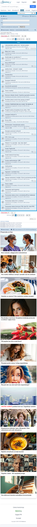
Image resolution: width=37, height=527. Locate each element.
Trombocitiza (8, 74)
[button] (13, 39)
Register (24, 2)
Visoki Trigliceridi (10, 148)
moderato (12, 33)
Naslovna (3, 10)
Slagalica (34, 10)
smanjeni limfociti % (11, 114)
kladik (14, 53)
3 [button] (19, 39)
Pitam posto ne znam (17, 116)
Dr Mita (16, 33)
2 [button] (17, 39)
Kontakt (28, 10)
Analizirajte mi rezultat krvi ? (13, 57)
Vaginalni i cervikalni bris (12, 172)
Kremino (14, 96)
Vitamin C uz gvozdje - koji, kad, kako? (16, 143)
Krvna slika (8, 120)
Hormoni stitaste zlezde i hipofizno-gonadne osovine (20, 95)
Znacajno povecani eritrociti (13, 131)
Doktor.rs (23, 521)
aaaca (14, 46)
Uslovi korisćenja (18, 507)
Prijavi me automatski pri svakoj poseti (9, 26)
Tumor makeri (9, 183)
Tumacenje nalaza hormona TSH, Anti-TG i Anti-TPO (19, 206)
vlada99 (8, 33)
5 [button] (23, 39)
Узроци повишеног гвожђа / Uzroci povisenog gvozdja (20, 177)
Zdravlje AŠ (15, 10)
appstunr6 (15, 105)
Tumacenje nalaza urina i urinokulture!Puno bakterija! (20, 195)
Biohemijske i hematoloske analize (15, 124)
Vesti (9, 10)
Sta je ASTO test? (10, 62)
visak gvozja (8, 166)
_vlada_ (14, 121)
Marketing (18, 511)
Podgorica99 (15, 111)
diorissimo (15, 92)
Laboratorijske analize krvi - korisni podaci (17, 45)
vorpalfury (15, 126)
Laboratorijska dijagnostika (5, 32)
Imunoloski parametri (11, 86)
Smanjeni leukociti (10, 80)
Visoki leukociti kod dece (12, 155)
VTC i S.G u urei (9, 137)
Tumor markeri (9, 90)
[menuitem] (5, 16)
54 (31, 128)
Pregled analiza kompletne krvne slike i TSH (17, 110)
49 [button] (27, 39)
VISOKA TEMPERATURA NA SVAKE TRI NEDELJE (19, 104)
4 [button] (21, 39)
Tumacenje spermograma (12, 189)
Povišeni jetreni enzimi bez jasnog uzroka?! (17, 99)
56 (35, 128)
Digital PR (18, 514)
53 (29, 128)
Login (18, 2)
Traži (32, 7)
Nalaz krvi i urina (10, 51)
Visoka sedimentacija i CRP (12, 160)
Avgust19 (15, 87)
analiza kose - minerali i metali (13, 69)
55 (33, 128)
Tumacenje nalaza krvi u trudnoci (14, 200)
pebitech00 (15, 82)
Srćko (14, 101)
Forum (22, 10)
